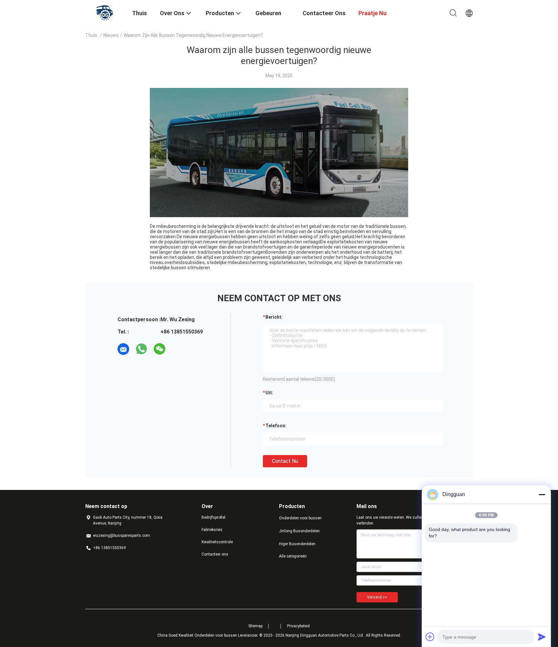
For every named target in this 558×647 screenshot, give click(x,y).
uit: (269, 392)
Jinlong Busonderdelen (299, 531)
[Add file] (430, 637)
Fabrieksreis (212, 529)
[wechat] (159, 349)
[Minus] (542, 494)
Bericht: (274, 317)
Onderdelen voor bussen (300, 518)
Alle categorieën (293, 556)
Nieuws (111, 35)
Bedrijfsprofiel (213, 517)
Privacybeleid (298, 626)
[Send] (542, 637)
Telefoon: (275, 425)
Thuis (91, 35)
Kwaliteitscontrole (217, 542)
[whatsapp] (141, 349)
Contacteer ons (215, 554)
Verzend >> (377, 597)
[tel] (177, 349)
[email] (123, 349)
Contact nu (285, 461)
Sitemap (255, 626)
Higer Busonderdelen (297, 544)
